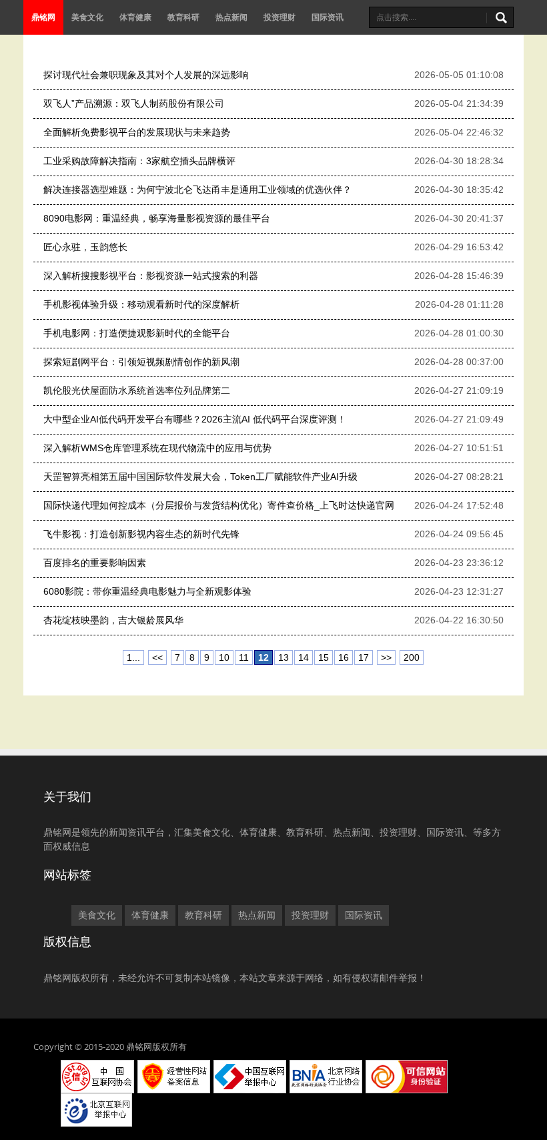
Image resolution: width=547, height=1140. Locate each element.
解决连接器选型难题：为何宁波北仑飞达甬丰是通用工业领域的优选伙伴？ (197, 189)
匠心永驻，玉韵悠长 (85, 247)
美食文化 (87, 17)
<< (157, 657)
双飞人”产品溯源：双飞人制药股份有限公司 (133, 103)
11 (244, 657)
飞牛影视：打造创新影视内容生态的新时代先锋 (141, 534)
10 (224, 657)
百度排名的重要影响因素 (94, 562)
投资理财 (279, 17)
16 (343, 657)
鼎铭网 (43, 17)
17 (363, 657)
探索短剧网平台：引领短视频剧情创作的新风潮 (141, 361)
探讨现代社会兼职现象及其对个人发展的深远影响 (146, 74)
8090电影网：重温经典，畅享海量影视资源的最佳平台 (156, 218)
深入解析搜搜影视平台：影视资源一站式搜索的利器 (150, 275)
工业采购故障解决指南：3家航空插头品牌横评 (139, 161)
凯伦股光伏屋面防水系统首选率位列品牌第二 (136, 390)
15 (323, 657)
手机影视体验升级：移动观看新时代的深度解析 (141, 304)
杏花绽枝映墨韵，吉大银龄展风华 (113, 620)
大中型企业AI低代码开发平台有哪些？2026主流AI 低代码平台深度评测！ (194, 419)
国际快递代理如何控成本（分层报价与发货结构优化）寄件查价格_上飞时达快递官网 (218, 505)
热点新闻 (231, 17)
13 (283, 657)
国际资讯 (328, 17)
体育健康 (135, 17)
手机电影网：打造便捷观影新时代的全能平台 (136, 333)
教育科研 (183, 17)
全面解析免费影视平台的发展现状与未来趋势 (136, 132)
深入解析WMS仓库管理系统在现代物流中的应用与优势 (157, 448)
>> (386, 657)
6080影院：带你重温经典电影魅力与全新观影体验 (147, 591)
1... (133, 657)
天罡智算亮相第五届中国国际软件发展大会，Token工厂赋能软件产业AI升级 (200, 476)
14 (303, 657)
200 (412, 657)
